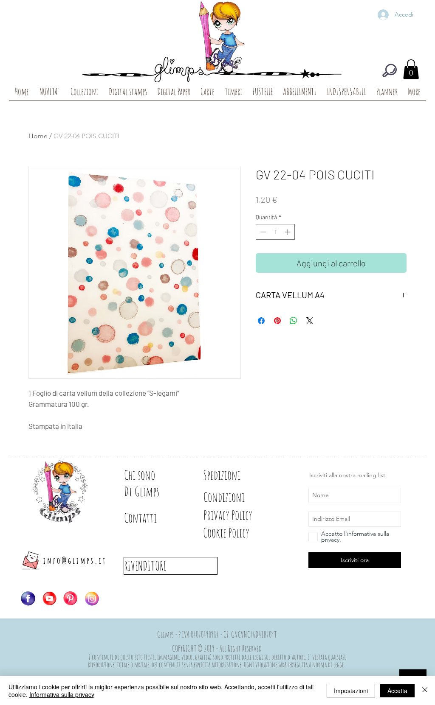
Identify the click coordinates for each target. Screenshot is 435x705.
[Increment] (288, 231)
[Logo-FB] (28, 598)
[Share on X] (310, 321)
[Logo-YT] (49, 598)
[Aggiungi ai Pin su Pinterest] (277, 321)
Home (38, 136)
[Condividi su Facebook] (261, 321)
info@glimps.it (75, 560)
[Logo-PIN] (70, 598)
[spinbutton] (275, 231)
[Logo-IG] (91, 598)
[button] (411, 69)
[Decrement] (262, 231)
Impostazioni (351, 690)
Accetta (397, 690)
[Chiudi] (425, 690)
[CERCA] (389, 70)
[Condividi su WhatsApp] (293, 321)
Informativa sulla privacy (61, 694)
